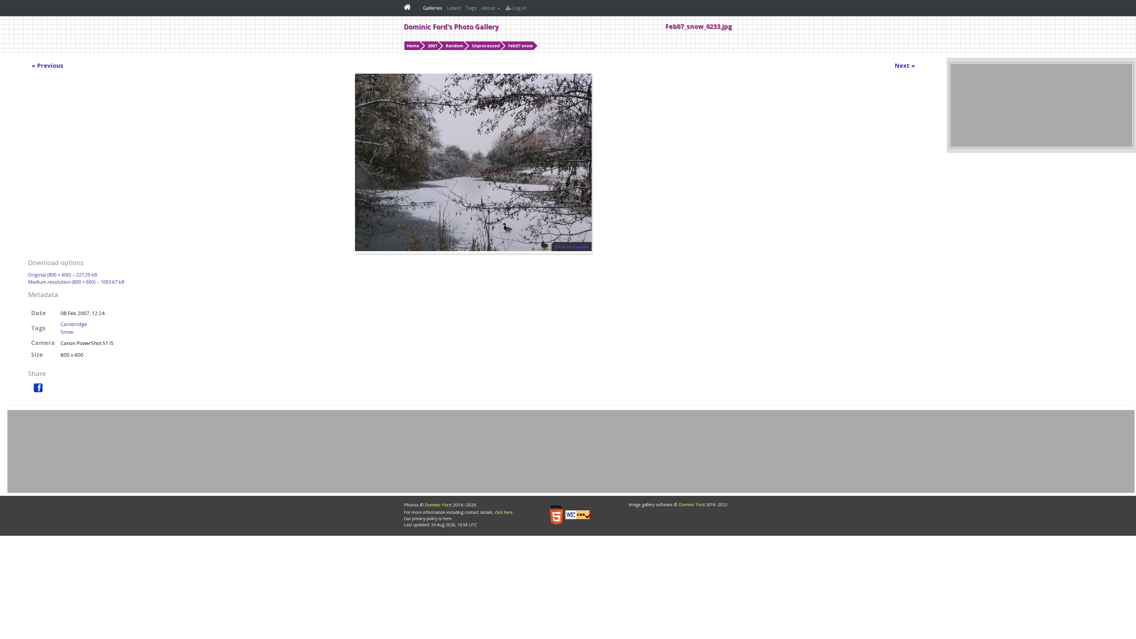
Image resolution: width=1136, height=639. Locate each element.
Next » (905, 66)
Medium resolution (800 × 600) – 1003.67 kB (76, 282)
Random (454, 46)
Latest (454, 8)
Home (413, 46)
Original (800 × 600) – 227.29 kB (62, 275)
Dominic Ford (439, 505)
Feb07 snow (520, 46)
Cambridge (74, 324)
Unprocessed (486, 46)
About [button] (489, 8)
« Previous (47, 66)
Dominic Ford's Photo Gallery (451, 26)
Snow (67, 331)
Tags (471, 8)
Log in (518, 8)
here (447, 518)
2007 (432, 46)
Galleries (432, 8)
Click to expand (571, 246)
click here (504, 512)
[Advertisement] (1041, 105)
